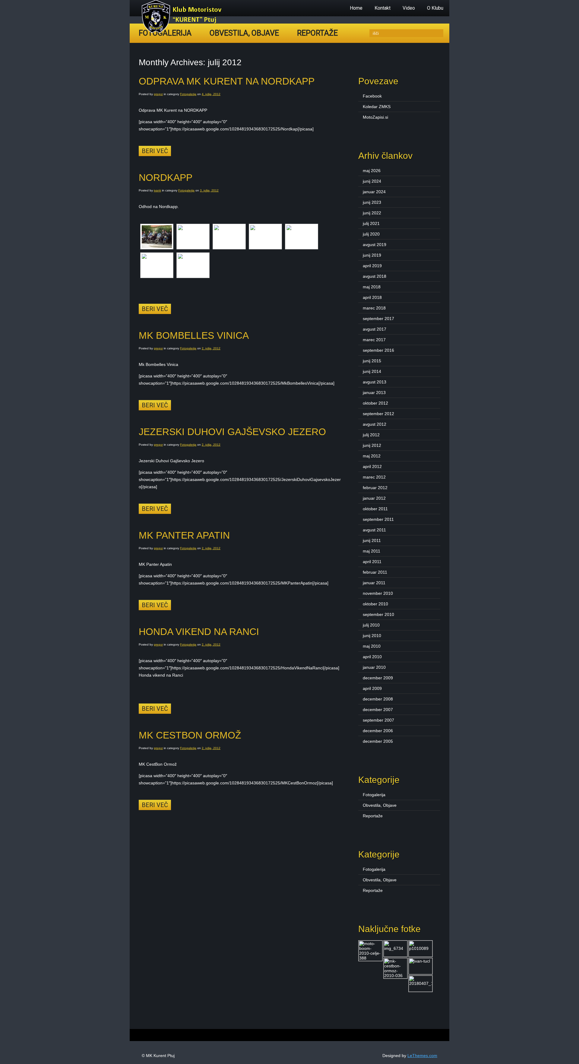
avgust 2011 (374, 529)
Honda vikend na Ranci (199, 631)
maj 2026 (372, 170)
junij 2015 (372, 360)
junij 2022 (372, 212)
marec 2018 (374, 308)
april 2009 (372, 688)
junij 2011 (372, 540)
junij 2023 (372, 202)
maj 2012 (372, 455)
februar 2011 (375, 572)
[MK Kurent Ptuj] (183, 31)
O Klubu (435, 8)
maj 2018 (372, 286)
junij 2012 (372, 445)
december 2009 (378, 677)
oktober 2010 (375, 603)
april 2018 (372, 297)
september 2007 (378, 720)
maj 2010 (372, 646)
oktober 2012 (375, 403)
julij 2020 (371, 234)
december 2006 (378, 730)
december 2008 (378, 699)
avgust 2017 (374, 329)
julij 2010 (371, 625)
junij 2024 (372, 181)
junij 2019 (372, 255)
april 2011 (372, 561)
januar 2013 (374, 392)
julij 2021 (371, 223)
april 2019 (372, 265)
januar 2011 (374, 582)
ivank (157, 190)
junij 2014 (372, 371)
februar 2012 (375, 487)
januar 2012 (374, 498)
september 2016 (378, 350)
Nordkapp (165, 177)
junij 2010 (372, 635)
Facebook (372, 96)
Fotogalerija (188, 94)
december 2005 (378, 741)
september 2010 (378, 614)
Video (409, 8)
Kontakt (383, 8)
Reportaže (317, 33)
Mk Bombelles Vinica (194, 335)
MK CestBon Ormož (190, 735)
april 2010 (372, 656)
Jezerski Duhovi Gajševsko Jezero (232, 431)
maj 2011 (371, 551)
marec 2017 (374, 339)
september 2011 (378, 519)
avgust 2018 (374, 276)
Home (356, 8)
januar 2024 (374, 191)
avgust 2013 (374, 382)
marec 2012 (374, 477)
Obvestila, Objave (244, 33)
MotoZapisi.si (375, 117)
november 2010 (378, 593)
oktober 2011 (375, 508)
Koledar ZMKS (377, 106)
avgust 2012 (374, 424)
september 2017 (378, 318)
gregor (158, 94)
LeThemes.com (422, 1055)
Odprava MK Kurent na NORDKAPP (227, 81)
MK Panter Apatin (184, 535)
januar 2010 (374, 667)
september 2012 (378, 413)
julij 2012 (371, 434)
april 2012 (372, 466)
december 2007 (378, 709)
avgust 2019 (374, 244)
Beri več (155, 151)
